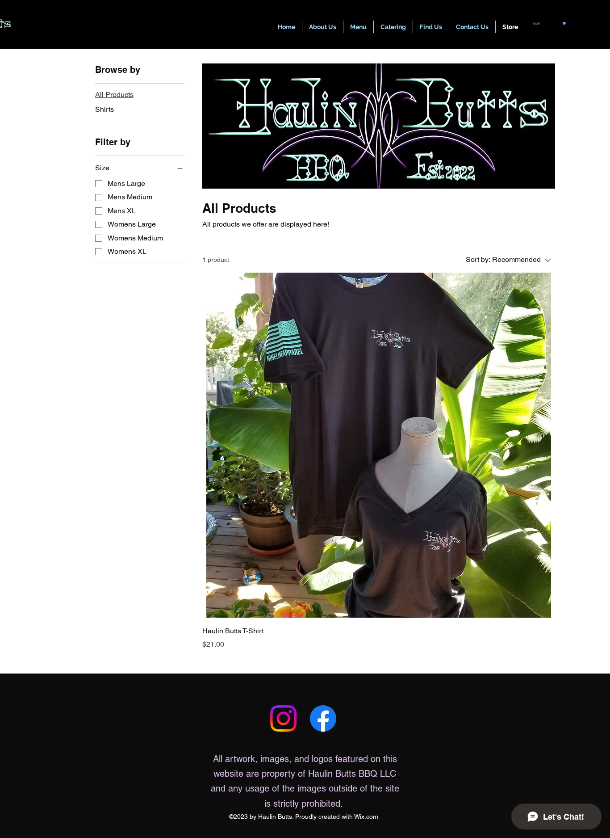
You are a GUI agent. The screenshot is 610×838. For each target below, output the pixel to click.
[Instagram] (283, 718)
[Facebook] (323, 718)
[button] (549, 23)
